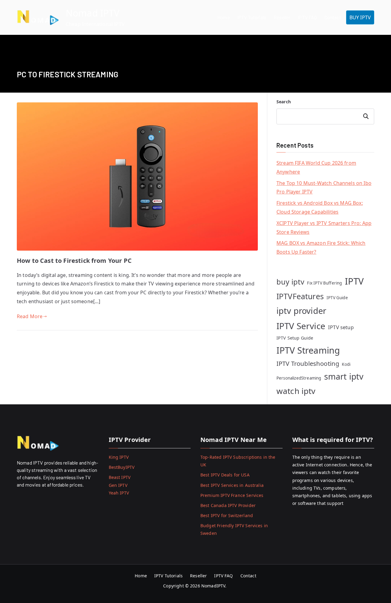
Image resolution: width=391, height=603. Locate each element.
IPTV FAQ (307, 17)
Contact (332, 17)
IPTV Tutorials (251, 17)
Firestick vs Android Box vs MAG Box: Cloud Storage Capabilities (319, 207)
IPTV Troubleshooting (307, 363)
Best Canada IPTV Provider (228, 505)
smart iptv (344, 376)
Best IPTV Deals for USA (225, 475)
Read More (29, 316)
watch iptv (296, 390)
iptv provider (301, 310)
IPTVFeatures (300, 296)
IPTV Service (300, 326)
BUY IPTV (360, 17)
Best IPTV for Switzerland (226, 515)
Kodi (346, 364)
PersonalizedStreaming (298, 378)
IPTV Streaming (308, 350)
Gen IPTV (118, 485)
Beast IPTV (120, 477)
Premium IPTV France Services (231, 495)
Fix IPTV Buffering (324, 283)
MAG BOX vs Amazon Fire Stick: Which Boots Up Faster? (321, 247)
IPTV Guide (337, 297)
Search (283, 102)
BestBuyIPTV (122, 467)
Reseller (282, 17)
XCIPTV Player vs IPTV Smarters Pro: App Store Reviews (323, 227)
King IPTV (119, 457)
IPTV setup (341, 327)
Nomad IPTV (93, 13)
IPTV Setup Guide (294, 338)
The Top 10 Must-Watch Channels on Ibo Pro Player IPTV (323, 187)
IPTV (354, 281)
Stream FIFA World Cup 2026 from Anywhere (316, 167)
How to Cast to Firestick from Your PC (74, 260)
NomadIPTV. (214, 586)
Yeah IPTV (119, 493)
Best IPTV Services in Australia (232, 485)
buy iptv (290, 282)
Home (223, 17)
